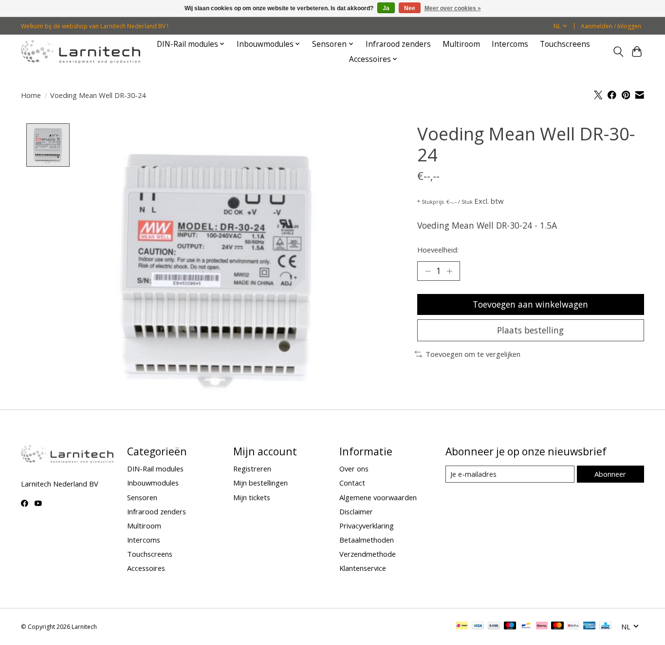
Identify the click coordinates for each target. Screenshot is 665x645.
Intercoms (510, 44)
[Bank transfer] (494, 626)
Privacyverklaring (366, 525)
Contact (352, 483)
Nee (409, 8)
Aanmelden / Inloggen (611, 26)
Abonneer (610, 474)
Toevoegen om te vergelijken (472, 354)
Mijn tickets (251, 497)
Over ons (354, 468)
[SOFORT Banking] (542, 626)
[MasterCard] (557, 626)
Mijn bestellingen (260, 483)
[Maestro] (510, 626)
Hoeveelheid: (438, 249)
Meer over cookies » (453, 8)
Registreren (252, 468)
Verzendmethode (367, 554)
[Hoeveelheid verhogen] (449, 271)
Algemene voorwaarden (378, 497)
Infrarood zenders (398, 44)
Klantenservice (362, 568)
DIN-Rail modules (155, 468)
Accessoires (146, 568)
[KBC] (605, 626)
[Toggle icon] (618, 51)
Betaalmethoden (366, 540)
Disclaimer (356, 511)
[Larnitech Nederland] (80, 51)
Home (31, 95)
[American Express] (589, 626)
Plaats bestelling (530, 330)
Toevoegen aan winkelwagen (530, 304)
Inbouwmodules (153, 483)
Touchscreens (565, 44)
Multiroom (461, 44)
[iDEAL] (462, 626)
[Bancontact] (526, 626)
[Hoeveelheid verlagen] (428, 271)
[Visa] (478, 626)
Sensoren (142, 497)
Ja (386, 8)
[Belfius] (573, 626)
